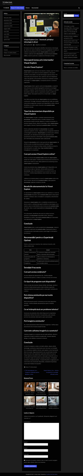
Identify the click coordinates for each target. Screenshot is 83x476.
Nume (26, 442)
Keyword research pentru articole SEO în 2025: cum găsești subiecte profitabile (70, 55)
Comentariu (27, 421)
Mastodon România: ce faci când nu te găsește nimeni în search (71, 49)
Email (26, 448)
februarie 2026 (7, 17)
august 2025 (7, 28)
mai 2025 (6, 37)
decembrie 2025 (8, 20)
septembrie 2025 (8, 26)
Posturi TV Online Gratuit (17, 7)
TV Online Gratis (7, 2)
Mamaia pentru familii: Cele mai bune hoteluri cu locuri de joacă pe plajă (71, 42)
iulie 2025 (6, 31)
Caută (65, 13)
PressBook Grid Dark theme (51, 474)
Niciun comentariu (42, 45)
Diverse (28, 7)
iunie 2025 (6, 34)
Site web (26, 454)
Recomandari (35, 7)
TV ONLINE (6, 7)
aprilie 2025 (7, 39)
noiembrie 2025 (8, 23)
